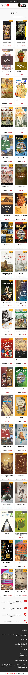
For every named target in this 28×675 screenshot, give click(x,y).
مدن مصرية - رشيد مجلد (7, 446)
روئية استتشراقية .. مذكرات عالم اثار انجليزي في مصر (7, 274)
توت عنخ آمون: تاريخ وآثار (21, 71)
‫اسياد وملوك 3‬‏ (7, 100)
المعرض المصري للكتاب (11, 673)
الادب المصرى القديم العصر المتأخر (21, 360)
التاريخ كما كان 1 (7, 331)
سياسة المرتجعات (23, 655)
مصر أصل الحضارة (21, 446)
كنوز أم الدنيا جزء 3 (21, 244)
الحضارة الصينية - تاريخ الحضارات (21, 331)
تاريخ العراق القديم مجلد (7, 42)
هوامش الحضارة (21, 417)
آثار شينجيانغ (7, 591)
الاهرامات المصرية (7, 215)
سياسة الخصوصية (23, 657)
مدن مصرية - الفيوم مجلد (7, 157)
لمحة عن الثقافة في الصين (21, 591)
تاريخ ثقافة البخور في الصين (7, 504)
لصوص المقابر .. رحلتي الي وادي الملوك (21, 215)
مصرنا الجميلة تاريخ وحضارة (7, 417)
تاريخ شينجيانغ (21, 562)
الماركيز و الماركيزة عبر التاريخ (7, 302)
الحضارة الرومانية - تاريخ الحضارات (7, 186)
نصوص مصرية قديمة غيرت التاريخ (21, 100)
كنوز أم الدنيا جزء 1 (7, 244)
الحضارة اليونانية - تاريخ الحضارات (7, 129)
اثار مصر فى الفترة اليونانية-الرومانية (7, 389)
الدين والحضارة (7, 533)
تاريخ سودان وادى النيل (21, 186)
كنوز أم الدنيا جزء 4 (21, 389)
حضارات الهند (21, 273)
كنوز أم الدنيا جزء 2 (21, 157)
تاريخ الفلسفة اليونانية (21, 475)
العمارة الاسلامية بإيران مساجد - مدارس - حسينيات (7, 476)
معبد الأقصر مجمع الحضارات (21, 129)
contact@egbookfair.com (21, 645)
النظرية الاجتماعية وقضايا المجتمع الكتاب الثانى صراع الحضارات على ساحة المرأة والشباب (21, 534)
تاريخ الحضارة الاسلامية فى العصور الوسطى (21, 302)
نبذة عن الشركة (23, 654)
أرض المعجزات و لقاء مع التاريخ (7, 71)
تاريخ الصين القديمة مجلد (21, 42)
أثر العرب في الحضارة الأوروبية (21, 504)
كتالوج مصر (7, 360)
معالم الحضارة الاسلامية (7, 562)
